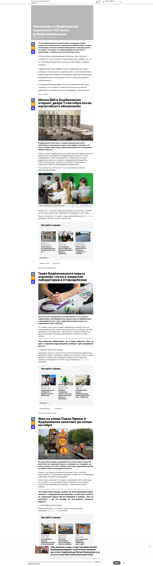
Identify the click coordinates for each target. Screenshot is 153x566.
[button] (42, 550)
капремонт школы (44, 263)
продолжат (84, 360)
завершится (52, 511)
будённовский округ (45, 408)
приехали (89, 216)
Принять (116, 562)
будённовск (56, 263)
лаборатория (57, 408)
